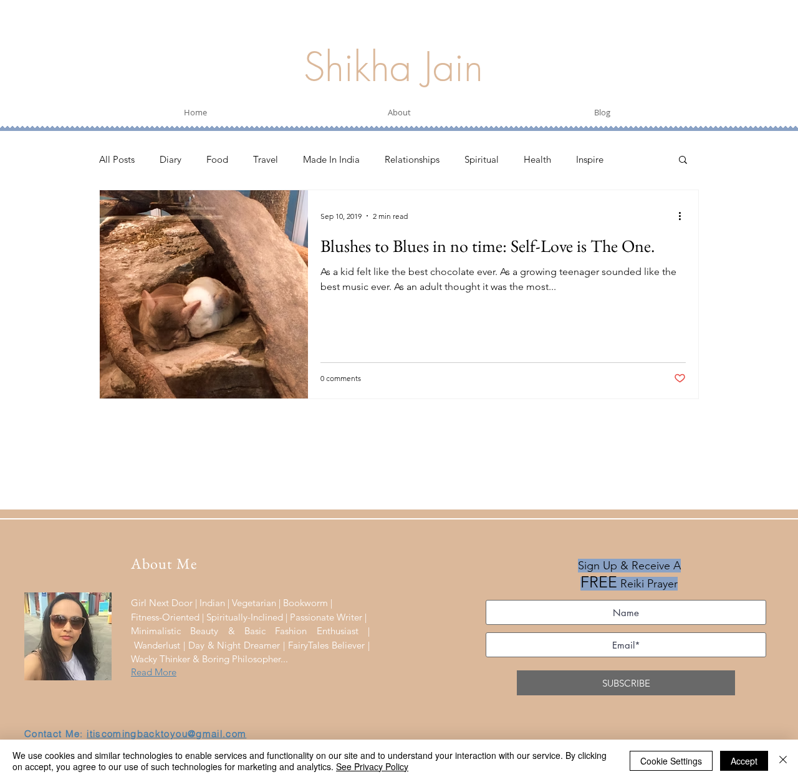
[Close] (783, 761)
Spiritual (481, 159)
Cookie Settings (671, 761)
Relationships (412, 159)
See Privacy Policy (372, 766)
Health (537, 159)
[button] (683, 160)
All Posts (117, 159)
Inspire (589, 159)
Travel (265, 159)
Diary (170, 159)
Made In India (331, 159)
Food (217, 159)
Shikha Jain (393, 67)
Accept (744, 761)
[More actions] (683, 215)
